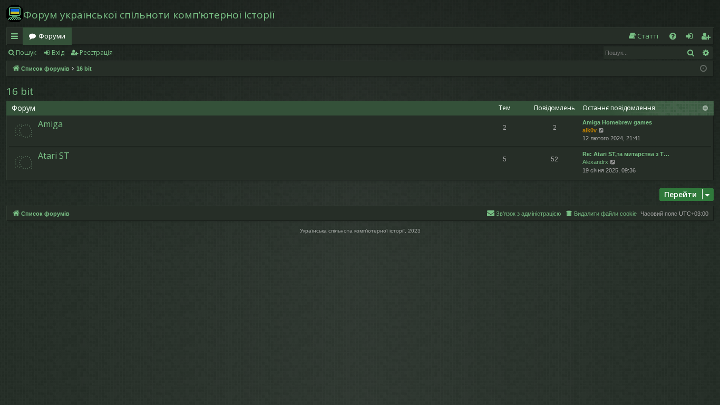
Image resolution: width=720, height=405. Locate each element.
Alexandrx (595, 162)
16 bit (20, 91)
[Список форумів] (14, 13)
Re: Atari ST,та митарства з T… (625, 154)
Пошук (26, 52)
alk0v (589, 130)
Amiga (50, 124)
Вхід (58, 52)
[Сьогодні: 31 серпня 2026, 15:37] (703, 69)
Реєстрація (96, 52)
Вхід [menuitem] (692, 38)
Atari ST (54, 155)
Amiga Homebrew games (617, 122)
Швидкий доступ (17, 38)
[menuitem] (643, 36)
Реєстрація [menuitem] (708, 38)
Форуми (51, 36)
